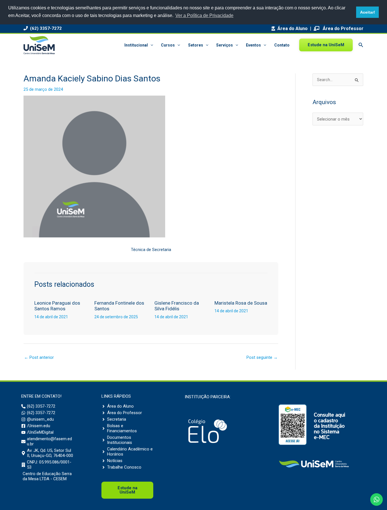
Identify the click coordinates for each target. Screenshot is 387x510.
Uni (127, 490)
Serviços (224, 45)
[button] (150, 45)
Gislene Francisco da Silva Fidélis (176, 305)
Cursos (168, 45)
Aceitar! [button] (367, 12)
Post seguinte (262, 357)
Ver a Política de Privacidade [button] (204, 15)
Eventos (253, 45)
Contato (282, 45)
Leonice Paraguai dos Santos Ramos (57, 305)
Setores (195, 45)
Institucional (136, 45)
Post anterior (39, 357)
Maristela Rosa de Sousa (240, 303)
